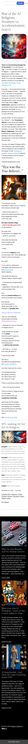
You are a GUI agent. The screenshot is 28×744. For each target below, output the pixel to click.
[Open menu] (27, 3)
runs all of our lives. (11, 417)
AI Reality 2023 (6, 494)
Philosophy (16, 496)
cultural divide (8, 270)
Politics (22, 496)
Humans (9, 496)
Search (20, 3)
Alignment (14, 494)
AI (4, 728)
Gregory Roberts (16, 726)
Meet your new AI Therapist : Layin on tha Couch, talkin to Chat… (13, 611)
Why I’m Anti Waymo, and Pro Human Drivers (13, 550)
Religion (4, 498)
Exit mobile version (14, 742)
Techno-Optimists (10, 364)
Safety (9, 498)
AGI (3, 502)
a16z (19, 109)
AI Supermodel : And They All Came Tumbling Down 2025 (14, 675)
